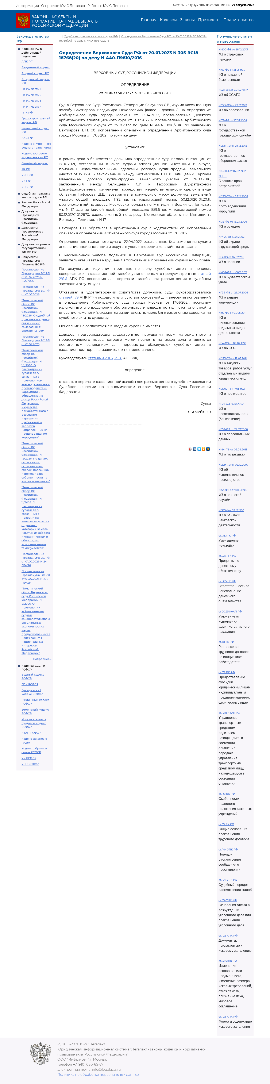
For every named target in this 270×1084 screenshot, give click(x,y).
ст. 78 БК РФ (227, 672)
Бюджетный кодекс (36, 67)
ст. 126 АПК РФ (228, 935)
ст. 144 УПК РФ (228, 849)
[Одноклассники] (203, 448)
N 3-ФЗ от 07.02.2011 (231, 257)
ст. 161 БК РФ (227, 793)
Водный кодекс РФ (35, 73)
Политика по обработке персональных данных (98, 1075)
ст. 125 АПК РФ (228, 1016)
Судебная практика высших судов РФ (91, 36)
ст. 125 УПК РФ (228, 879)
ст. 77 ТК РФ (226, 824)
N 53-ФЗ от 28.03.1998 (233, 490)
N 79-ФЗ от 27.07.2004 (233, 120)
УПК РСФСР (30, 764)
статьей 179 (69, 297)
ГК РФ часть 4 (32, 106)
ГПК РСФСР (30, 684)
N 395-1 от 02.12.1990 (231, 510)
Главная (149, 20)
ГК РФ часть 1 (31, 89)
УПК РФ (27, 186)
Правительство (238, 20)
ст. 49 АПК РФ (228, 960)
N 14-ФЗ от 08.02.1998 (232, 343)
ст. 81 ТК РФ (226, 641)
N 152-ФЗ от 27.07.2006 (233, 429)
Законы (187, 20)
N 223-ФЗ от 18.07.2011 (233, 358)
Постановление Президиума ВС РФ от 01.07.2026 (36, 290)
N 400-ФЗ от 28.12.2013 (233, 49)
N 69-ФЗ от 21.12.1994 (232, 69)
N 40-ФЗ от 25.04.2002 (233, 90)
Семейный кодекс (35, 163)
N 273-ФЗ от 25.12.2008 (233, 196)
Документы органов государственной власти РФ (36, 247)
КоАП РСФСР (31, 732)
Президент (209, 20)
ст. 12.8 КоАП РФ (229, 712)
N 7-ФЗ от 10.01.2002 (231, 236)
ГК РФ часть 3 (31, 100)
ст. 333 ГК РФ (227, 535)
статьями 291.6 (100, 358)
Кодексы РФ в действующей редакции (32, 52)
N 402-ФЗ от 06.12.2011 (233, 272)
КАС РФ (27, 137)
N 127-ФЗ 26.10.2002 (231, 403)
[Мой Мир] (208, 448)
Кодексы (168, 20)
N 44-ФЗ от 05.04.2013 (233, 449)
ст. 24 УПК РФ (228, 900)
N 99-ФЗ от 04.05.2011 (232, 312)
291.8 (118, 358)
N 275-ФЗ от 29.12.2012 (233, 145)
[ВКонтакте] (195, 448)
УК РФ (26, 180)
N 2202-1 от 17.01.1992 (232, 388)
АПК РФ (27, 61)
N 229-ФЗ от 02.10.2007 (233, 464)
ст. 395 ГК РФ (227, 581)
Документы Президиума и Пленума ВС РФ (33, 260)
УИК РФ (27, 175)
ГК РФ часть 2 (31, 94)
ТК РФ (26, 169)
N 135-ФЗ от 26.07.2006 (233, 292)
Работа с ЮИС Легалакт (107, 6)
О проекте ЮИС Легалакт (63, 6)
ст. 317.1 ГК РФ (227, 555)
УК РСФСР (29, 758)
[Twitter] (199, 448)
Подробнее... (42, 659)
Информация (27, 6)
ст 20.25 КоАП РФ (230, 611)
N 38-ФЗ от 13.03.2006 (233, 221)
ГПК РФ (27, 112)
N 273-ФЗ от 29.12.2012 (233, 105)
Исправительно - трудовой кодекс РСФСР (34, 723)
